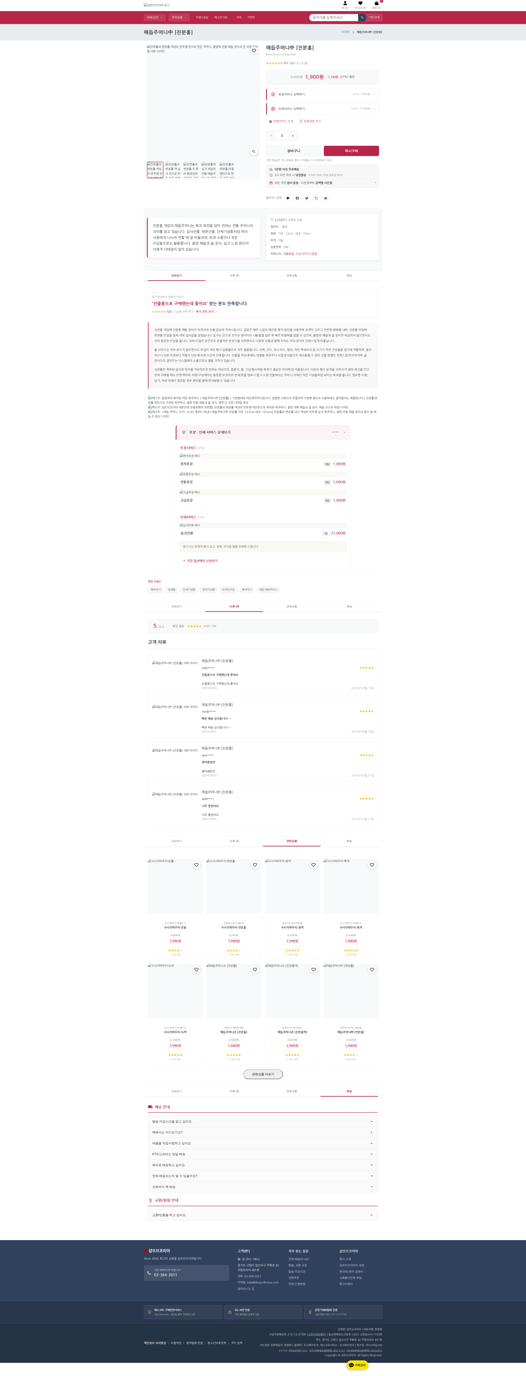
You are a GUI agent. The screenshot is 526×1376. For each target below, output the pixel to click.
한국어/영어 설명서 (351, 1271)
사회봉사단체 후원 (350, 1277)
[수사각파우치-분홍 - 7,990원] (175, 886)
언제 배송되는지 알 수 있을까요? (174, 1176)
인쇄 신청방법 (296, 1284)
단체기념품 (189, 589)
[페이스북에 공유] (297, 198)
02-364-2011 (165, 1275)
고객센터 (244, 1251)
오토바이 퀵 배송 (163, 1187)
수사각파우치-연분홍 (233, 927)
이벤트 (251, 17)
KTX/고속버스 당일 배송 (168, 1154)
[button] (360, 5)
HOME (345, 32)
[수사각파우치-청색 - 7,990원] (292, 886)
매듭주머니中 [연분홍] (350, 1032)
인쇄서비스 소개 (281, 121)
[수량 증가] (292, 135)
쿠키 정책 (236, 1343)
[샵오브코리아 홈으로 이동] (156, 5)
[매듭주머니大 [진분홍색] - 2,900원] (292, 991)
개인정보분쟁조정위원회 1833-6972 (364, 1350)
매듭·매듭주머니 (268, 589)
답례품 (171, 589)
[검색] (362, 17)
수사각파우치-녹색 (175, 1032)
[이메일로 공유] (326, 198)
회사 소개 (345, 1259)
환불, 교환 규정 (297, 1265)
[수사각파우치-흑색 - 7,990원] (351, 886)
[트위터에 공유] (307, 198)
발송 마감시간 (296, 1271)
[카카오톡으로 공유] (288, 198)
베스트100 (220, 17)
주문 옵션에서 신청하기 (202, 560)
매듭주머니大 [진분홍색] (292, 1032)
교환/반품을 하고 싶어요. (169, 1215)
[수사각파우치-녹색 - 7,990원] (175, 991)
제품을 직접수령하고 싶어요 (171, 1143)
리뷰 (238, 17)
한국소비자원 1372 (298, 1350)
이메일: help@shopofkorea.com (258, 1282)
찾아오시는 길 (246, 1288)
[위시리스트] (254, 50)
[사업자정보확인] (316, 1334)
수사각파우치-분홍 (175, 927)
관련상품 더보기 (263, 1074)
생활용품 (288, 253)
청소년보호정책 (217, 1343)
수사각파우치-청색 (292, 927)
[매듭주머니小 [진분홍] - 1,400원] (233, 991)
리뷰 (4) (234, 275)
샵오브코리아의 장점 (351, 1265)
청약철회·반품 (194, 1343)
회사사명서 (346, 1284)
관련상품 (291, 275)
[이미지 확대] (254, 151)
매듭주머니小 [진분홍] (233, 1032)
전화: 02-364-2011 (249, 1276)
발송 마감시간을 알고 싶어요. (172, 1121)
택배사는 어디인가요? (167, 1132)
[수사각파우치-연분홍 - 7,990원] (233, 886)
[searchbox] (333, 17)
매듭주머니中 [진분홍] (217, 661)
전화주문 (293, 1277)
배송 (349, 275)
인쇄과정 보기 (310, 121)
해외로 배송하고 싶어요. (169, 1165)
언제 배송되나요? (299, 1259)
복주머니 (156, 589)
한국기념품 (209, 589)
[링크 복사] (316, 198)
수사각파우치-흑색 (351, 927)
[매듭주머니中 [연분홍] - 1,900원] (351, 991)
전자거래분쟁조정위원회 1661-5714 (327, 1350)
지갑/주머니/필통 (306, 253)
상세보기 (176, 275)
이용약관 (176, 1343)
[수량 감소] (271, 135)
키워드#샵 (202, 17)
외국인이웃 (228, 589)
